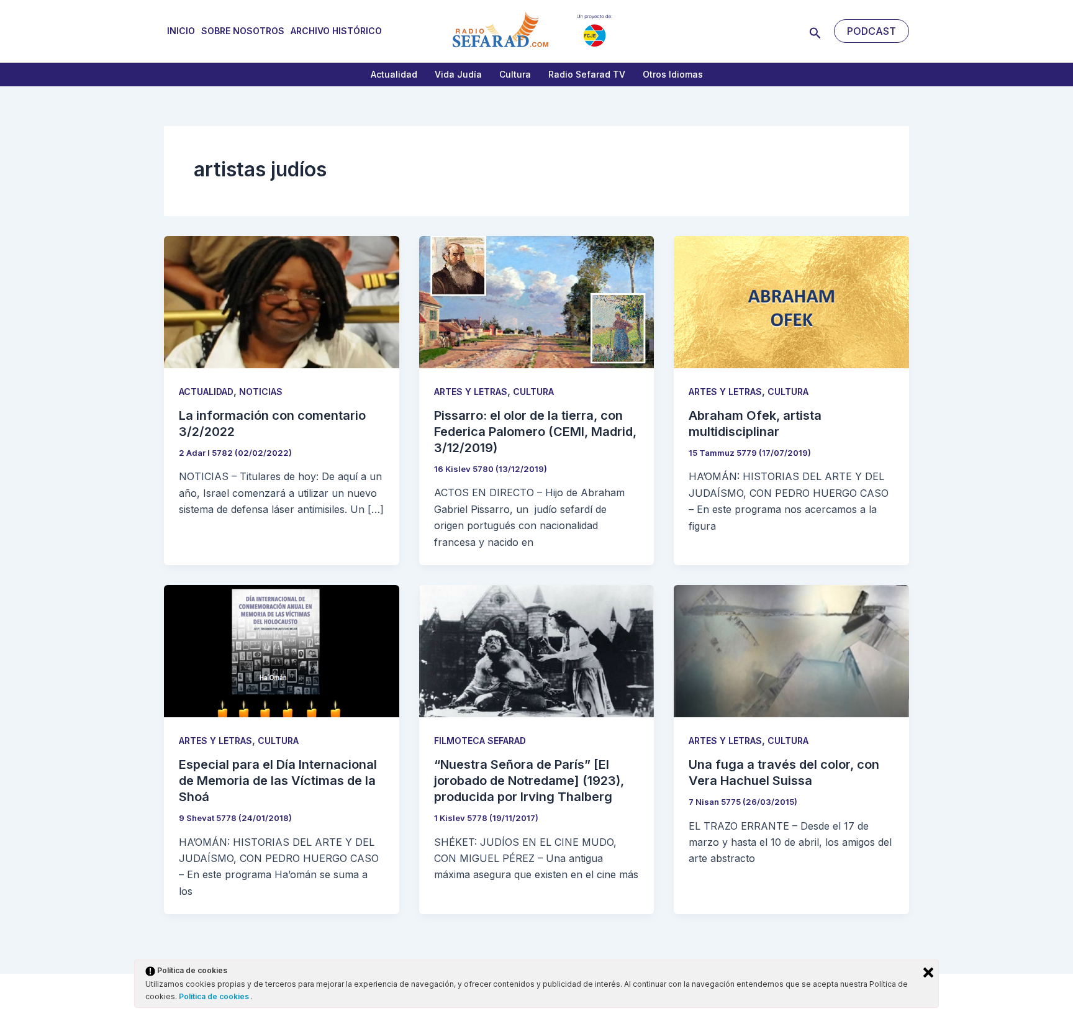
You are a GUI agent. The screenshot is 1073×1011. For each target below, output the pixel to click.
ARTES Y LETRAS (470, 391)
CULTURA (533, 391)
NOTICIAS (261, 391)
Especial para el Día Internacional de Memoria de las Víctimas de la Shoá (278, 780)
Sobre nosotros (242, 30)
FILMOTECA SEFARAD (480, 740)
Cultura (515, 74)
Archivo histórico (336, 30)
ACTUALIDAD (206, 391)
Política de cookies (215, 996)
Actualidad (394, 74)
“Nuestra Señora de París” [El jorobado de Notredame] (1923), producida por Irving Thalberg (529, 780)
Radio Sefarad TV (586, 74)
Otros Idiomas (673, 74)
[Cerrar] (928, 972)
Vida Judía (458, 74)
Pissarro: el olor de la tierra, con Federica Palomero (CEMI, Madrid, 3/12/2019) (535, 431)
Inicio (181, 30)
